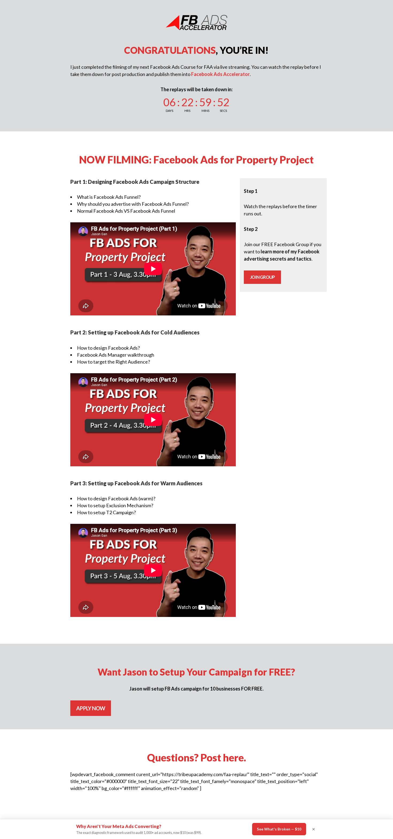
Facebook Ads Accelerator (220, 74)
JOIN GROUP (262, 277)
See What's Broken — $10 (279, 829)
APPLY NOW (90, 708)
